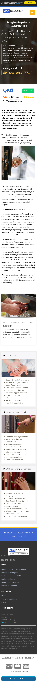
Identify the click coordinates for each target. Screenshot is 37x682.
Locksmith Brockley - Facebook (13, 569)
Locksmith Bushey (8, 579)
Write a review (28, 91)
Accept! (30, 2)
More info (18, 3)
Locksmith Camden (9, 585)
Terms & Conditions (9, 599)
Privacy (4, 602)
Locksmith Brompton (9, 572)
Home (3, 596)
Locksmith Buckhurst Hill (11, 576)
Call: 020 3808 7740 (18, 678)
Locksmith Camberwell (10, 582)
